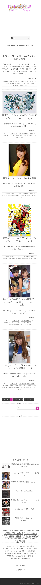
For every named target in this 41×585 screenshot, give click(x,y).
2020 (20, 133)
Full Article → (32, 78)
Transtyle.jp (23, 580)
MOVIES (23, 387)
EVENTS (20, 83)
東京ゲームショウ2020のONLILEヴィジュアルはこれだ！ (20, 548)
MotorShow (24, 195)
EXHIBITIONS (24, 81)
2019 (19, 81)
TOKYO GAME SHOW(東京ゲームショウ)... (24, 482)
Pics (32, 83)
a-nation (18, 535)
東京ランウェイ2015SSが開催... (25, 509)
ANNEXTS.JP (12, 81)
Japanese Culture (27, 135)
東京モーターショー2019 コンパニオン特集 (20, 546)
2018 (22, 321)
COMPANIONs (9, 83)
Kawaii (14, 324)
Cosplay (5, 135)
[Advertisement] (20, 23)
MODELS (17, 195)
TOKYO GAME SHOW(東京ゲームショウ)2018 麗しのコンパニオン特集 (19, 302)
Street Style (17, 538)
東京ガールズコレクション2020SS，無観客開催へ (20, 551)
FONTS (4, 535)
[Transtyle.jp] (20, 11)
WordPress (36, 583)
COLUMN (30, 535)
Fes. (21, 135)
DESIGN (15, 83)
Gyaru (23, 537)
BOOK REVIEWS (14, 385)
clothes (15, 534)
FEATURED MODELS (30, 534)
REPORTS (31, 81)
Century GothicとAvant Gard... (25, 491)
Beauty (22, 532)
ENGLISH (20, 534)
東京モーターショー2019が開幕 (19, 178)
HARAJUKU (34, 537)
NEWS (31, 133)
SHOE (27, 532)
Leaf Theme (23, 583)
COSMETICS (22, 385)
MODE (24, 540)
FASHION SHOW (19, 530)
